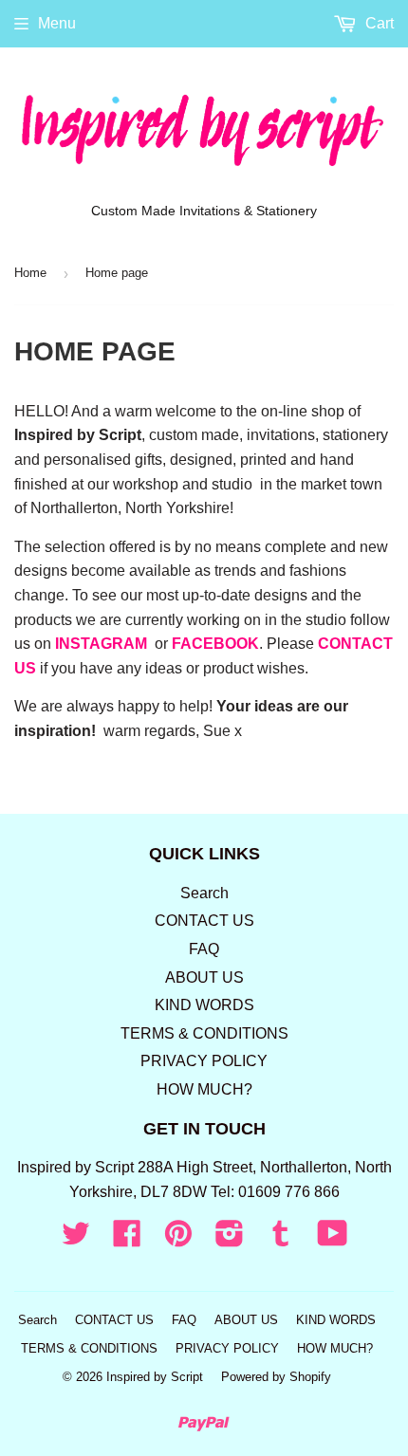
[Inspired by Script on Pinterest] (178, 1239)
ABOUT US (204, 977)
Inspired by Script (154, 1377)
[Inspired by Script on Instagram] (229, 1239)
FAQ (204, 949)
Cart (378, 23)
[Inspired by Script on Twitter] (76, 1239)
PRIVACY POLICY (204, 1061)
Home (30, 273)
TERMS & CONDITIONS (204, 1033)
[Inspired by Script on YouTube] (332, 1239)
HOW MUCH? (204, 1089)
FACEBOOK (215, 644)
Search (204, 893)
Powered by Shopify (276, 1377)
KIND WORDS (204, 1005)
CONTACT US (204, 920)
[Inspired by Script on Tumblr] (281, 1239)
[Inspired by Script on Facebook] (127, 1239)
